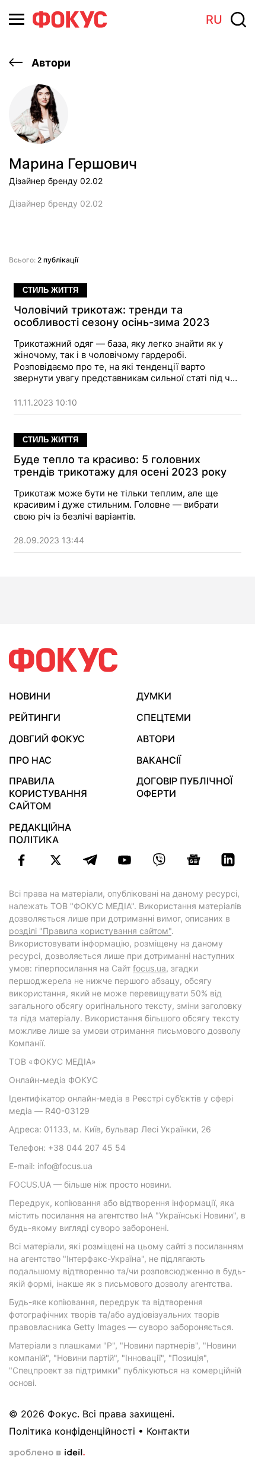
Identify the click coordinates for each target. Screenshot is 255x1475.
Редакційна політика (40, 833)
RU (214, 20)
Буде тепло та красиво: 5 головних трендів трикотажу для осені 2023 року (120, 466)
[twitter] (56, 860)
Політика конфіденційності (72, 1431)
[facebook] (21, 860)
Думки (153, 696)
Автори (50, 62)
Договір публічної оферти (184, 787)
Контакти (168, 1431)
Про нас (30, 760)
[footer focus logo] (63, 660)
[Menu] (17, 19)
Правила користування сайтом (48, 793)
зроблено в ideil (47, 1453)
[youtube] (124, 860)
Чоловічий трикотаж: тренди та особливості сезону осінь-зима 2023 (112, 316)
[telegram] (90, 860)
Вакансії (158, 760)
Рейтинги (34, 717)
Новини (29, 696)
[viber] (159, 860)
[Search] (238, 20)
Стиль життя (50, 290)
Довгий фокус (47, 739)
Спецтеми (163, 717)
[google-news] (193, 860)
